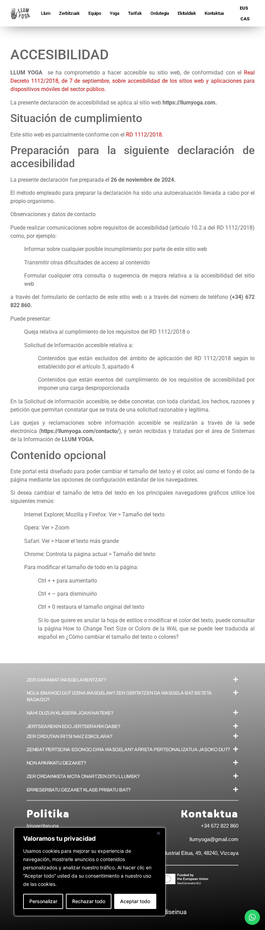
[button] (132, 680)
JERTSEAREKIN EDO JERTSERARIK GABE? (73, 726)
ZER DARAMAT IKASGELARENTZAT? (66, 680)
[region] (90, 871)
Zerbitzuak (69, 13)
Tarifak (135, 13)
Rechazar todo (88, 901)
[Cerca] (158, 833)
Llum (45, 13)
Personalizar (43, 901)
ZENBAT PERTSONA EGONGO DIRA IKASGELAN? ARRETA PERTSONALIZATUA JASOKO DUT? (128, 749)
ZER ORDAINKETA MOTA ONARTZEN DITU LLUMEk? (83, 776)
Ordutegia (159, 13)
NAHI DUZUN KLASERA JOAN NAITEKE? (70, 713)
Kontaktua (214, 13)
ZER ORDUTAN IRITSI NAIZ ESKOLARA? (69, 736)
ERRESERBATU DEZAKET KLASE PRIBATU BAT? (79, 789)
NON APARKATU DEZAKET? (56, 763)
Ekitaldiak (187, 13)
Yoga (114, 13)
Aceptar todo (135, 901)
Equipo (94, 13)
